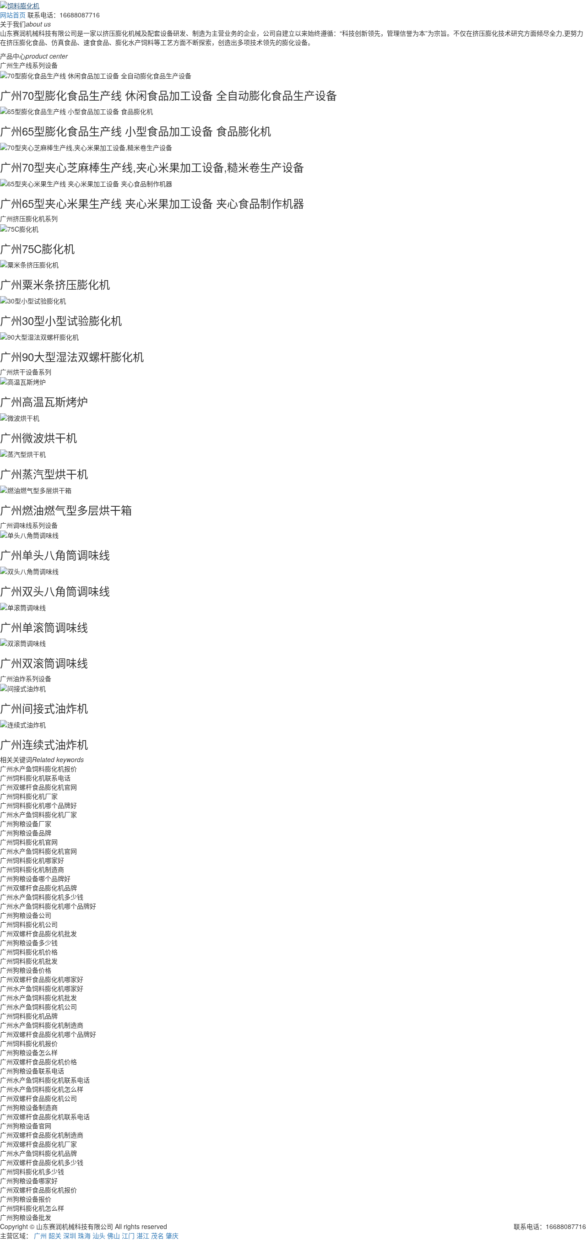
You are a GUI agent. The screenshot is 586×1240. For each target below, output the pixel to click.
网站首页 (13, 14)
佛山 (113, 1235)
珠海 (84, 1235)
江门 (128, 1235)
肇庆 (172, 1235)
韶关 (55, 1235)
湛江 (142, 1235)
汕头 (98, 1235)
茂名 (157, 1235)
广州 (40, 1235)
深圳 (69, 1235)
